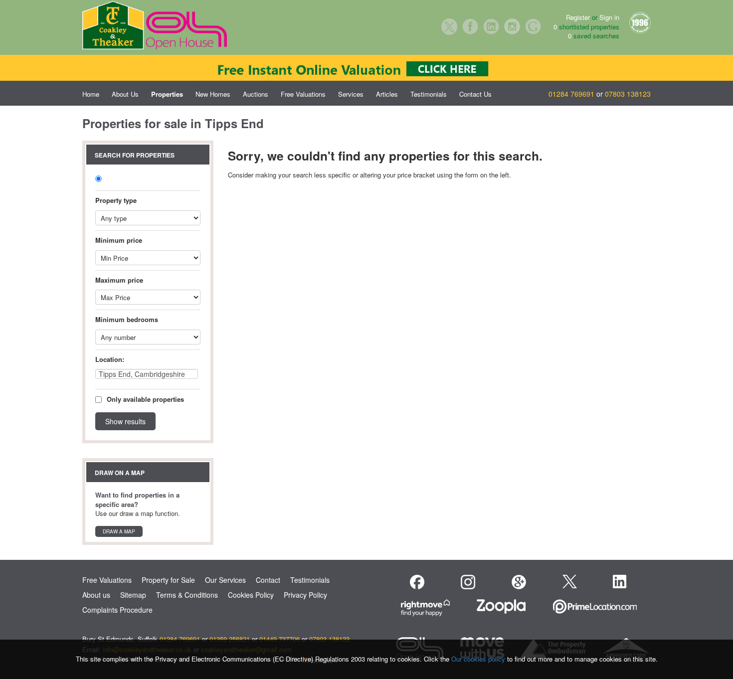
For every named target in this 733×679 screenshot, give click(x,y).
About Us (125, 94)
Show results (125, 421)
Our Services (225, 580)
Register (578, 17)
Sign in (609, 17)
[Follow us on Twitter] (569, 580)
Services (351, 94)
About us (96, 595)
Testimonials (428, 94)
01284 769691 (571, 94)
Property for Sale (168, 580)
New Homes (212, 94)
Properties (167, 94)
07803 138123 (628, 94)
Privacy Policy (305, 595)
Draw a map (119, 531)
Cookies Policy (251, 595)
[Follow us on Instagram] (468, 582)
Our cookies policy (479, 659)
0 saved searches (593, 35)
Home (90, 94)
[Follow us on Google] (519, 582)
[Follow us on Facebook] (417, 582)
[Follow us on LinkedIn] (620, 581)
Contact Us (475, 94)
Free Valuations (303, 94)
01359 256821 (229, 639)
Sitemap (133, 595)
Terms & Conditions (187, 595)
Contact (268, 580)
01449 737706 (279, 639)
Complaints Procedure (117, 610)
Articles (387, 94)
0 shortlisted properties (586, 26)
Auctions (255, 94)
